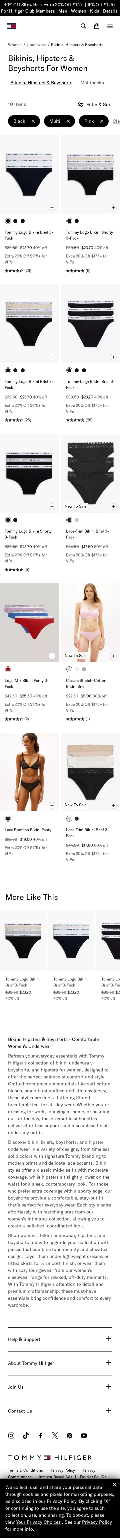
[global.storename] (11, 26)
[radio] (8, 221)
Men (62, 11)
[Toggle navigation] (110, 26)
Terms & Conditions (25, 1470)
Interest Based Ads (55, 1476)
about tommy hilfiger (31, 1363)
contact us (20, 1411)
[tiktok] (26, 1436)
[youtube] (84, 1436)
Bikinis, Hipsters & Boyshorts (77, 44)
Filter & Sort (98, 105)
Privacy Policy (63, 1470)
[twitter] (55, 1436)
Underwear (36, 44)
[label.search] (83, 26)
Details (110, 11)
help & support (24, 1339)
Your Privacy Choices (38, 1522)
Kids (94, 11)
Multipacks (92, 83)
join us (16, 1387)
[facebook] (40, 1436)
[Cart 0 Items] (96, 26)
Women (78, 11)
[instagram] (11, 1436)
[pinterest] (69, 1436)
